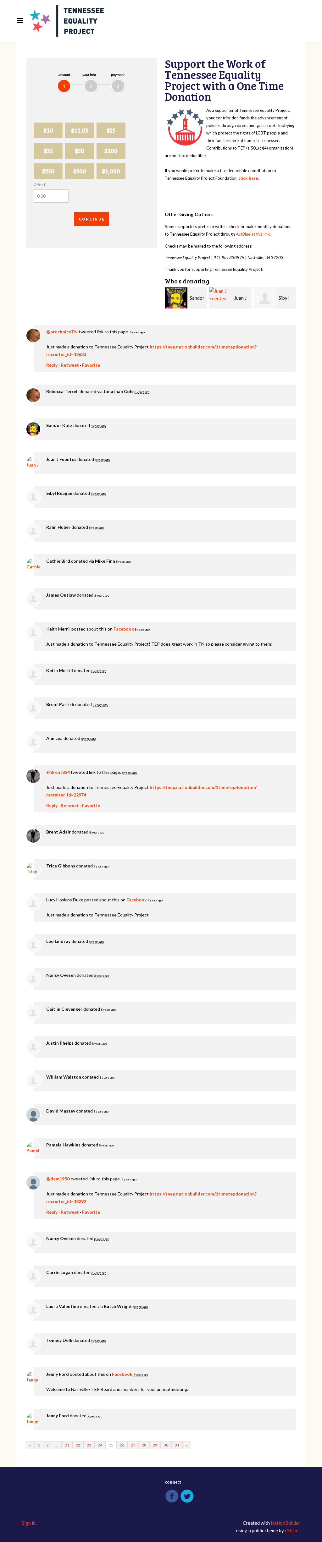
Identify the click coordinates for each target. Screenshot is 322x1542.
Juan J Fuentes (61, 459)
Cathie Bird (58, 561)
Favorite (91, 365)
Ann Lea (54, 738)
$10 (48, 130)
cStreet (292, 1530)
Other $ (40, 184)
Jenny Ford (57, 1374)
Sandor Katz (59, 425)
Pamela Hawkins (63, 1144)
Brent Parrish (60, 704)
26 (122, 1445)
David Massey (60, 1110)
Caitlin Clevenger (64, 1009)
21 (67, 1445)
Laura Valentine (62, 1306)
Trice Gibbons (60, 865)
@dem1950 (57, 1178)
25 (111, 1445)
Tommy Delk (59, 1340)
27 (133, 1445)
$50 (79, 151)
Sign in (29, 1523)
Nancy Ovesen (61, 975)
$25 (111, 130)
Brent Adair (58, 831)
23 (89, 1445)
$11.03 (79, 130)
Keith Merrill (59, 670)
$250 (48, 171)
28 (144, 1445)
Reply (52, 365)
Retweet (70, 365)
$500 (79, 171)
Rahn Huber (58, 527)
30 (166, 1445)
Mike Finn (105, 561)
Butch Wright (118, 1306)
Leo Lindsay (58, 941)
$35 (48, 151)
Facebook (124, 629)
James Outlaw (61, 595)
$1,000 (111, 171)
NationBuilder (285, 1523)
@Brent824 (58, 772)
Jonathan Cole (118, 391)
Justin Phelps (60, 1043)
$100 (111, 151)
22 (78, 1445)
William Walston (63, 1077)
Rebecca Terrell (62, 391)
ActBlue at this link (253, 234)
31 (177, 1445)
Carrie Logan (59, 1272)
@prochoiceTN (62, 331)
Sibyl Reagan (59, 493)
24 (100, 1445)
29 (155, 1445)
